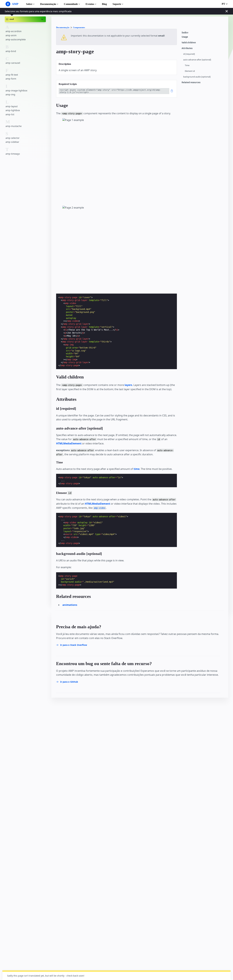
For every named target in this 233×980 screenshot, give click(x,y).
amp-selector (12, 137)
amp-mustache (14, 126)
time (136, 469)
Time (187, 65)
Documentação (48, 4)
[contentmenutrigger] (203, 33)
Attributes (187, 48)
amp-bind (11, 51)
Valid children (189, 42)
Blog (104, 4)
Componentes (79, 27)
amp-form (11, 78)
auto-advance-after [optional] (197, 59)
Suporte (117, 4)
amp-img (10, 94)
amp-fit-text (12, 74)
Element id (190, 71)
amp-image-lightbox (16, 90)
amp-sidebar (12, 141)
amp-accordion (14, 31)
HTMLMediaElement (68, 443)
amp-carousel (13, 62)
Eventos (90, 4)
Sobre (29, 4)
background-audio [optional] (196, 76)
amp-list (10, 114)
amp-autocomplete (16, 39)
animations (69, 605)
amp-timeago (13, 153)
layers (128, 385)
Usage (185, 37)
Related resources (191, 82)
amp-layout (12, 106)
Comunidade (71, 4)
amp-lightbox (13, 110)
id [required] (189, 54)
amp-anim (11, 35)
